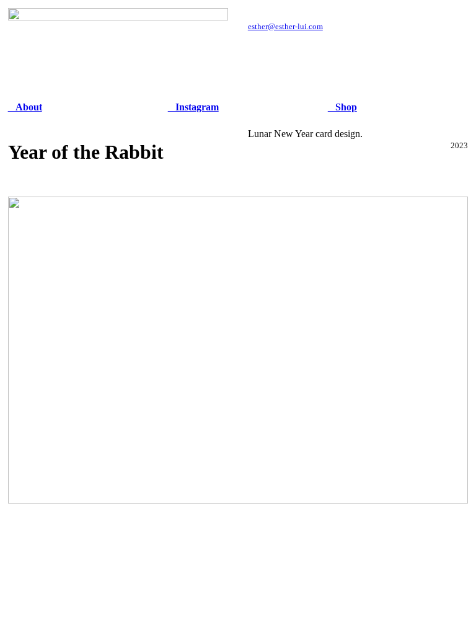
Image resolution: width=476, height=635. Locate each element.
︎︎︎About (25, 107)
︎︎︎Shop (342, 107)
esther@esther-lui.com (285, 26)
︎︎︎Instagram (193, 107)
